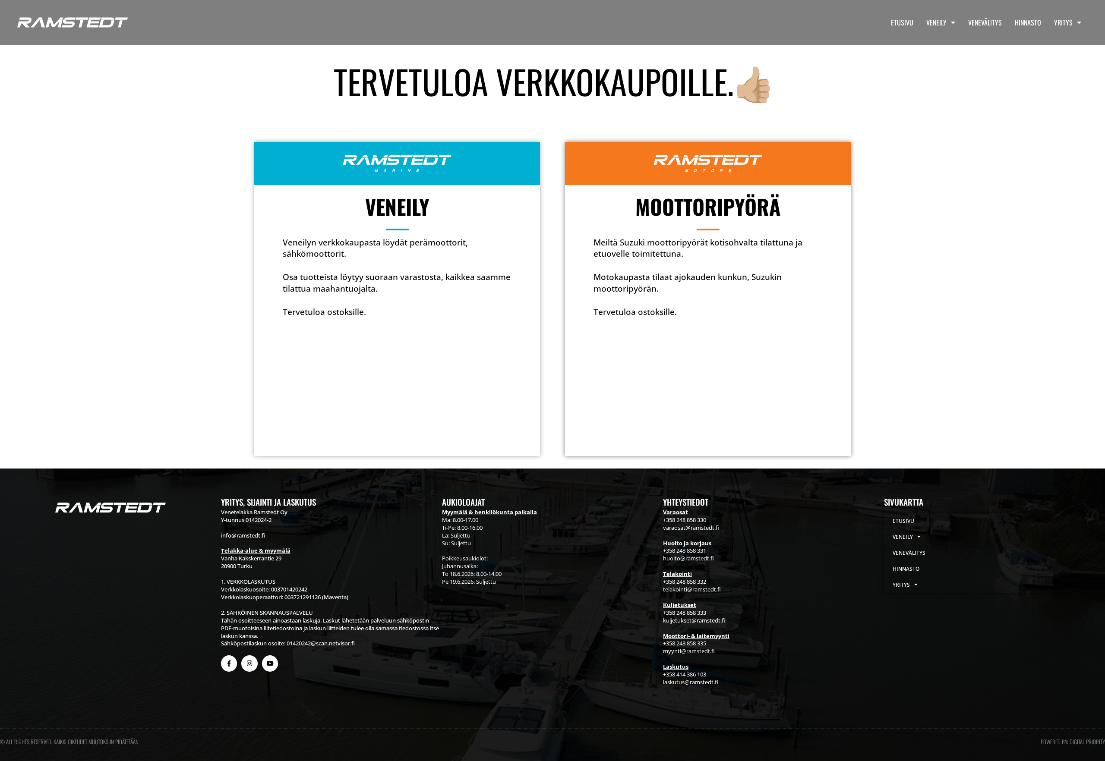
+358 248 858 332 (684, 581)
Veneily (936, 22)
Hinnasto (1028, 22)
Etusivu (902, 22)
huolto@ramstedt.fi (688, 558)
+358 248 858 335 (684, 643)
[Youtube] (270, 663)
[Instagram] (249, 663)
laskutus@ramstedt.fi (690, 682)
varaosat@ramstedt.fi (691, 527)
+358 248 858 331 (684, 550)
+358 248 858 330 (684, 520)
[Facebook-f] (229, 663)
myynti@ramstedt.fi (689, 651)
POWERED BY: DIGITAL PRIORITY (1073, 741)
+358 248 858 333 (684, 612)
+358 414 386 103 (684, 674)
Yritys (1063, 22)
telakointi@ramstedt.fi (692, 589)
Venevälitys (985, 22)
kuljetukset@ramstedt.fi (694, 620)
